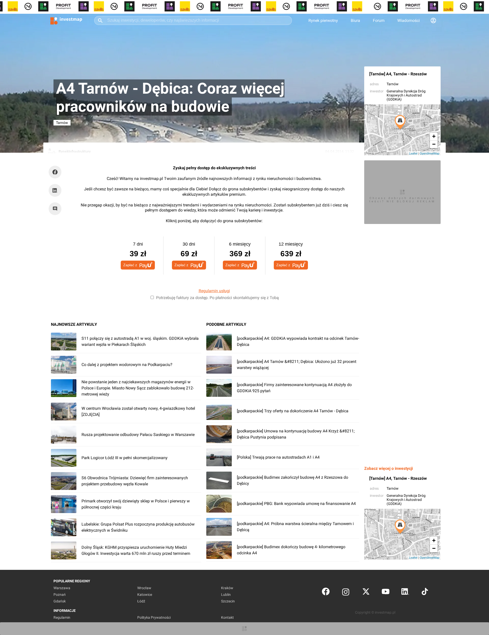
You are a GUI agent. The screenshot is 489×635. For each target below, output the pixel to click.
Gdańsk (59, 601)
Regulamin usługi (214, 290)
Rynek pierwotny (323, 20)
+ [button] (434, 136)
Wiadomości (408, 20)
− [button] (434, 144)
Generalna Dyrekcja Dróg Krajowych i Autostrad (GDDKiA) (406, 95)
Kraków (227, 588)
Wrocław (144, 588)
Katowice (144, 594)
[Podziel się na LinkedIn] (55, 190)
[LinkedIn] (405, 593)
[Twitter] (366, 593)
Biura (355, 20)
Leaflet (413, 153)
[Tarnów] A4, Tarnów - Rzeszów (398, 74)
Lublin (226, 594)
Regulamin (61, 617)
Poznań (59, 594)
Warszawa (61, 588)
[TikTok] (425, 593)
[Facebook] (326, 593)
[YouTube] (385, 593)
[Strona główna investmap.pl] (66, 20)
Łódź (141, 601)
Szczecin (228, 601)
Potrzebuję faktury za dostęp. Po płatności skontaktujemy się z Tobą (217, 297)
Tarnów (393, 84)
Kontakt (227, 617)
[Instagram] (345, 593)
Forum (379, 20)
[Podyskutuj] (56, 208)
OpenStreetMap (429, 153)
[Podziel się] (56, 172)
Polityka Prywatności (154, 617)
